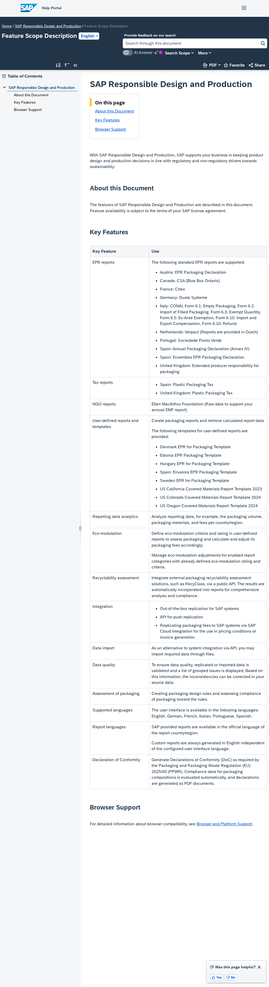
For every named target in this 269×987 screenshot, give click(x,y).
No (230, 977)
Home (7, 26)
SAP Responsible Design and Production (48, 26)
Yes (217, 977)
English (87, 36)
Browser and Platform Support (224, 824)
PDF (210, 65)
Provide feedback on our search (150, 35)
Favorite (234, 65)
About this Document (31, 95)
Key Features (24, 102)
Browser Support (28, 110)
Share (257, 65)
